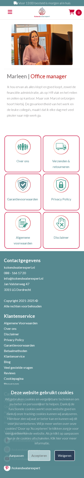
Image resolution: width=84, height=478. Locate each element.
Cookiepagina (13, 378)
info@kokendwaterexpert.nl (23, 278)
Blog (7, 362)
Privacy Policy (61, 199)
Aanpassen (16, 455)
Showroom (11, 384)
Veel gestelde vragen (18, 367)
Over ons (23, 161)
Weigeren (64, 455)
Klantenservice (14, 356)
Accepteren (39, 455)
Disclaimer (61, 237)
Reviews (9, 373)
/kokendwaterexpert (25, 468)
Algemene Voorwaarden (21, 323)
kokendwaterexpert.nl (19, 267)
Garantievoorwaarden (23, 199)
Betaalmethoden (15, 351)
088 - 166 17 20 (15, 273)
